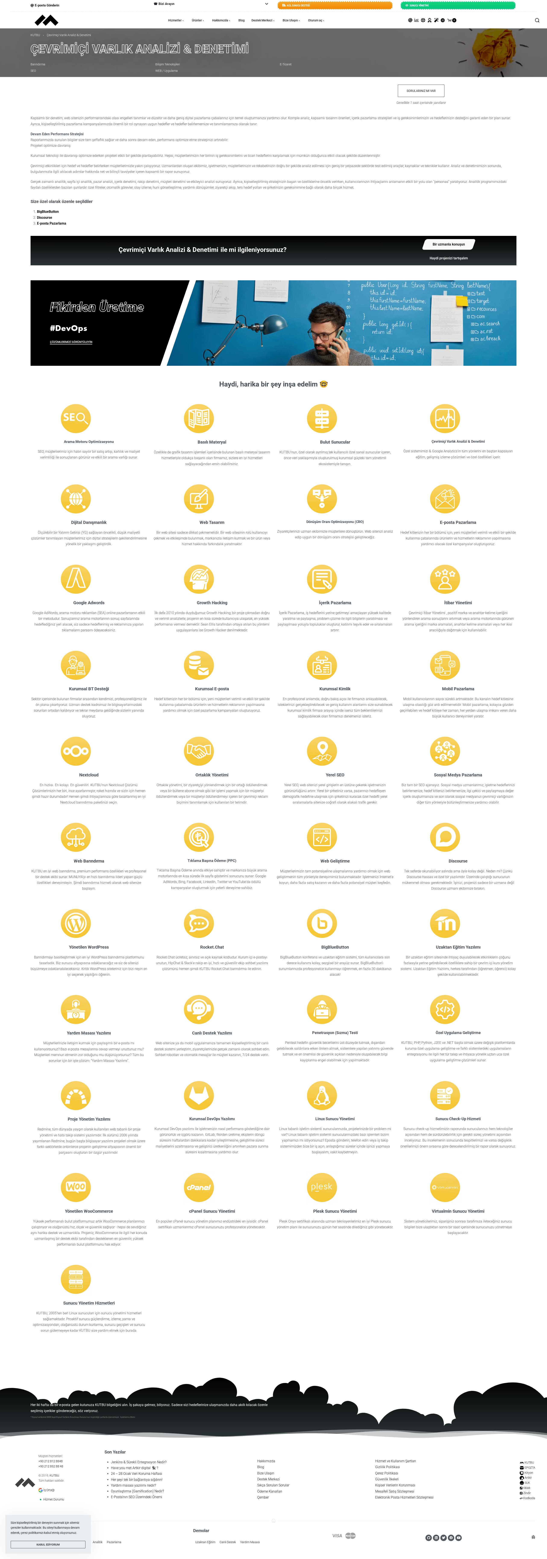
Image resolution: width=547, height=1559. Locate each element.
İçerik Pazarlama (335, 602)
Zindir (527, 1493)
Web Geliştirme (335, 861)
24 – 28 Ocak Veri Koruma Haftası (136, 1474)
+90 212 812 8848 (50, 1461)
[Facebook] (451, 1538)
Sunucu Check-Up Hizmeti (458, 1119)
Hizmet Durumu (53, 1499)
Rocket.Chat (212, 947)
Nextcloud (89, 774)
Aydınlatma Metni (127, 1417)
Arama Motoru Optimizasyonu (89, 441)
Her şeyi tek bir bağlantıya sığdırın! (137, 1480)
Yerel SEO (335, 774)
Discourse (44, 218)
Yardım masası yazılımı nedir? (133, 1485)
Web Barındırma (89, 861)
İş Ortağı (48, 1490)
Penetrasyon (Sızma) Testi (335, 1032)
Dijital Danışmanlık (89, 522)
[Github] (428, 1538)
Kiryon (529, 1472)
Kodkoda (529, 1498)
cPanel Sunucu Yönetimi (212, 1211)
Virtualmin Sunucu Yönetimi (458, 1211)
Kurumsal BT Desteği (89, 688)
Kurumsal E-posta (212, 688)
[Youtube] (458, 1538)
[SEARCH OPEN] (537, 20)
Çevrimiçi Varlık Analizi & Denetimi (458, 441)
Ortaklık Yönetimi (212, 774)
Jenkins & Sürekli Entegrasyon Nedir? (138, 1462)
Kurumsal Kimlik (335, 688)
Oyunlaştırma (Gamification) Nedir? (137, 1491)
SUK (527, 1482)
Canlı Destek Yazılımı (212, 1033)
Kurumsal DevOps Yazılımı (212, 1119)
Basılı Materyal (212, 442)
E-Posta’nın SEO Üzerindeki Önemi (136, 1497)
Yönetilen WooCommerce (89, 1211)
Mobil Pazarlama (458, 688)
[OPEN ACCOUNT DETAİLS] (429, 20)
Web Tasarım (212, 522)
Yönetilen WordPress (89, 947)
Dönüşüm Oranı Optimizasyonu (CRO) (335, 522)
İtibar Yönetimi (458, 602)
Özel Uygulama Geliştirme (458, 1032)
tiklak (526, 1488)
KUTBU (35, 35)
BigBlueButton (48, 212)
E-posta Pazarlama (51, 223)
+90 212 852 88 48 (50, 1466)
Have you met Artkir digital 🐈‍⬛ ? (134, 1468)
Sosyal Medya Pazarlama (458, 774)
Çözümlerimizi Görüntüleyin (71, 342)
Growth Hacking (212, 602)
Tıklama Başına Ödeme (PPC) (212, 860)
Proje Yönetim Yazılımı (89, 1119)
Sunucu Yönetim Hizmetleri (89, 1303)
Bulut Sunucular (335, 442)
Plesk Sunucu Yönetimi (335, 1211)
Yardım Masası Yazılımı (89, 1033)
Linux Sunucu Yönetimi (335, 1119)
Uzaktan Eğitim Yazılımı (458, 947)
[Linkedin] (436, 1538)
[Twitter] (443, 1538)
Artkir (528, 1477)
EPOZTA (530, 1467)
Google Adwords (88, 602)
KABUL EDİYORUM (48, 1544)
